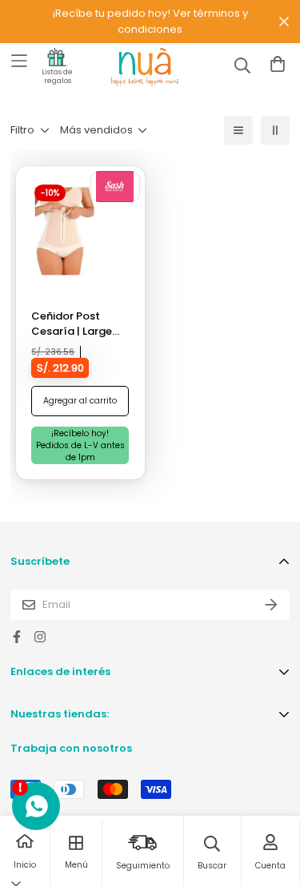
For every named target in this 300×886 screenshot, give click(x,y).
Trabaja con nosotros (71, 748)
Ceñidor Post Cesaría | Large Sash (71, 324)
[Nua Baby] (130, 67)
